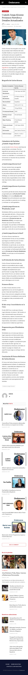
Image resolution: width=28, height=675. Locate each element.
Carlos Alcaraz (14, 147)
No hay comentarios (8, 26)
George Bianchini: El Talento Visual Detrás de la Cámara (17, 619)
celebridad (5, 11)
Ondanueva (22, 670)
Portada (4, 7)
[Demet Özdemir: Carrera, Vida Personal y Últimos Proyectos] (5, 598)
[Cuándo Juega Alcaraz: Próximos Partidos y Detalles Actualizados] (14, 37)
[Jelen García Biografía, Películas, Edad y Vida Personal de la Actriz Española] (5, 649)
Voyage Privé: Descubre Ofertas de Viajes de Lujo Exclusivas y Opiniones (16, 638)
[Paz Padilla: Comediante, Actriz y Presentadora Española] (14, 481)
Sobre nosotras (16, 664)
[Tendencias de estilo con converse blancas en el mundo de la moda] (5, 588)
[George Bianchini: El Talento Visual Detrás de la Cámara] (5, 620)
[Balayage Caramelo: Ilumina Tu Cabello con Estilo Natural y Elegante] (5, 629)
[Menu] (3, 2)
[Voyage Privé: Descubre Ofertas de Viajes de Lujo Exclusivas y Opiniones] (5, 639)
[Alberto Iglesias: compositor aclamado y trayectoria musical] (14, 459)
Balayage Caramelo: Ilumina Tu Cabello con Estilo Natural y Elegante (18, 629)
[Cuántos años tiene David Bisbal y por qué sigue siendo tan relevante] (14, 436)
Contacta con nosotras (14, 666)
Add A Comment (14, 544)
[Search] (25, 2)
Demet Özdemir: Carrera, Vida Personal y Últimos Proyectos (17, 597)
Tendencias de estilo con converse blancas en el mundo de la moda (17, 587)
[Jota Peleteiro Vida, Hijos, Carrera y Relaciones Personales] (14, 561)
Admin (8, 24)
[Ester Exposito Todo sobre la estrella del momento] (5, 607)
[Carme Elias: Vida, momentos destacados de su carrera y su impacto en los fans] (14, 414)
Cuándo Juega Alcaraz (9, 386)
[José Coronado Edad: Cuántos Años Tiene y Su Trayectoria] (14, 503)
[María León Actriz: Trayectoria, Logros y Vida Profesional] (14, 526)
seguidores (5, 67)
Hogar (7, 664)
